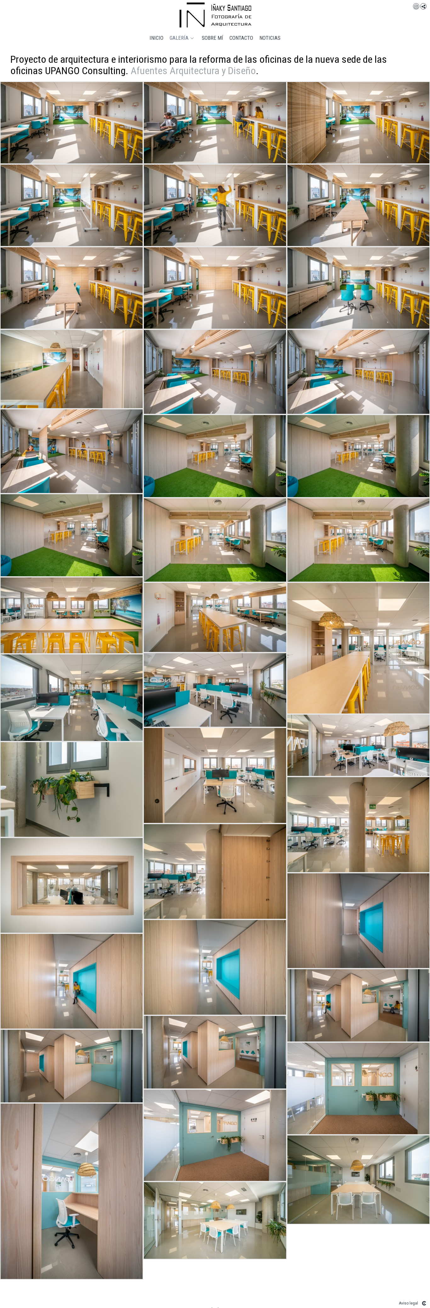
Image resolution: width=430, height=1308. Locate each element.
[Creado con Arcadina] (424, 1303)
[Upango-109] (72, 885)
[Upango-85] (215, 617)
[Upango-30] (72, 288)
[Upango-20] (72, 205)
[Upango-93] (215, 690)
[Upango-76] (215, 540)
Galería (179, 38)
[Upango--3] (358, 122)
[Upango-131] (358, 1088)
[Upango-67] (358, 456)
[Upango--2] (215, 122)
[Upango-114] (358, 920)
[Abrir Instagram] (416, 6)
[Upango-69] (72, 535)
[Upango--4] (72, 451)
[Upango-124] (72, 1066)
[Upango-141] (72, 1191)
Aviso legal (408, 1303)
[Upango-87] (358, 648)
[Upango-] (72, 369)
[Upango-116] (72, 981)
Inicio (156, 38)
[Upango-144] (215, 1220)
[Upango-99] (358, 745)
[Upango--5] (358, 1005)
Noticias (269, 38)
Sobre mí (212, 38)
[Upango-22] (215, 205)
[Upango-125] (215, 1052)
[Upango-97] (72, 697)
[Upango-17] (72, 122)
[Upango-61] (358, 372)
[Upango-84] (72, 615)
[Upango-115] (215, 967)
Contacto (241, 38)
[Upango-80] (358, 540)
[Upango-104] (215, 871)
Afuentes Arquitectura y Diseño (193, 71)
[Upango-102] (215, 775)
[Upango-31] (215, 288)
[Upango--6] (72, 789)
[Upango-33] (358, 288)
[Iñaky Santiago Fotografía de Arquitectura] (215, 15)
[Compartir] (423, 6)
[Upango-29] (358, 205)
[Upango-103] (358, 824)
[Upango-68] (215, 456)
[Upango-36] (215, 372)
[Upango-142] (358, 1179)
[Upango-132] (215, 1135)
